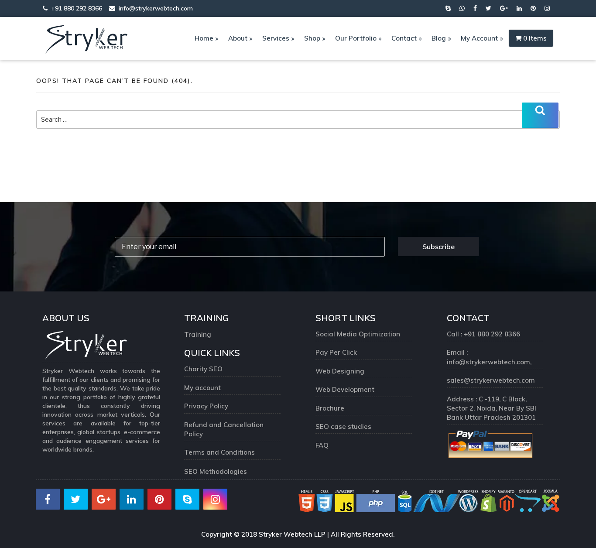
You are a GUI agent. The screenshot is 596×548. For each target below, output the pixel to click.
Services (275, 38)
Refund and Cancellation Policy (224, 429)
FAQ (322, 445)
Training (197, 334)
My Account (479, 38)
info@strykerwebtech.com (154, 8)
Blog (439, 38)
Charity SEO (203, 369)
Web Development (344, 389)
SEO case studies (343, 426)
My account (202, 388)
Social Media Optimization (357, 334)
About (237, 38)
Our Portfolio (356, 38)
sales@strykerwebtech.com (491, 380)
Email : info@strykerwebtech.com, (490, 357)
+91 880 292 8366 (76, 8)
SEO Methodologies (215, 471)
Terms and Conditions (219, 452)
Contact (404, 38)
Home (204, 38)
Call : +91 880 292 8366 (483, 334)
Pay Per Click (336, 352)
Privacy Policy (206, 406)
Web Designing (339, 371)
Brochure (329, 408)
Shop (312, 38)
